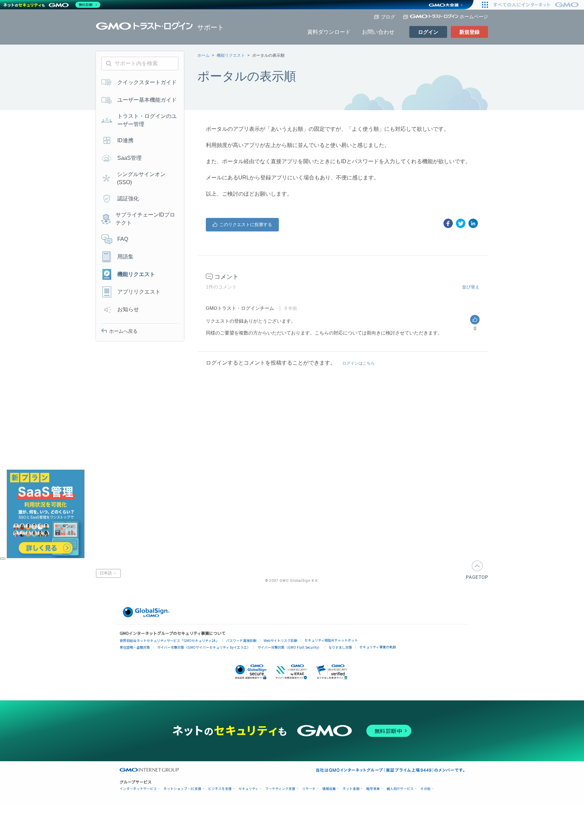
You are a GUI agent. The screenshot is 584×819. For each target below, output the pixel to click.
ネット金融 (351, 789)
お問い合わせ (378, 32)
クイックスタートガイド (147, 82)
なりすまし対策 (340, 647)
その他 (425, 789)
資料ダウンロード (328, 32)
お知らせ (128, 309)
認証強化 (128, 198)
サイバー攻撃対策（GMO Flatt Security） (289, 647)
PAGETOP (477, 570)
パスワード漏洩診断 (241, 640)
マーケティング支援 (280, 789)
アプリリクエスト (139, 292)
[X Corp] (460, 223)
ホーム (203, 55)
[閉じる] (2, 558)
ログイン (428, 32)
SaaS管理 (129, 158)
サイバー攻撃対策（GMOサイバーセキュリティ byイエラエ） (203, 647)
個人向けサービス (400, 789)
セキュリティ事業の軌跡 (377, 646)
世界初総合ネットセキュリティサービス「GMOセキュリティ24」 (169, 640)
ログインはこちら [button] (358, 363)
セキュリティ (249, 789)
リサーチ (309, 789)
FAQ (122, 239)
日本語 (106, 573)
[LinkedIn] (473, 223)
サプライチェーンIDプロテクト (145, 219)
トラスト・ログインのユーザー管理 (147, 120)
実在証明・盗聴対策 (135, 647)
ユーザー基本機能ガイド (147, 100)
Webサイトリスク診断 (280, 640)
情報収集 (329, 789)
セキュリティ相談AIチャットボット (331, 640)
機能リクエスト (231, 55)
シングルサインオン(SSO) (141, 178)
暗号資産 (373, 789)
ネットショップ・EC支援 (182, 789)
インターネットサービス (138, 789)
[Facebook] (448, 223)
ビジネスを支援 (220, 789)
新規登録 (469, 32)
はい (242, 224)
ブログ (388, 17)
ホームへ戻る (123, 331)
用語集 (125, 256)
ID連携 (125, 140)
